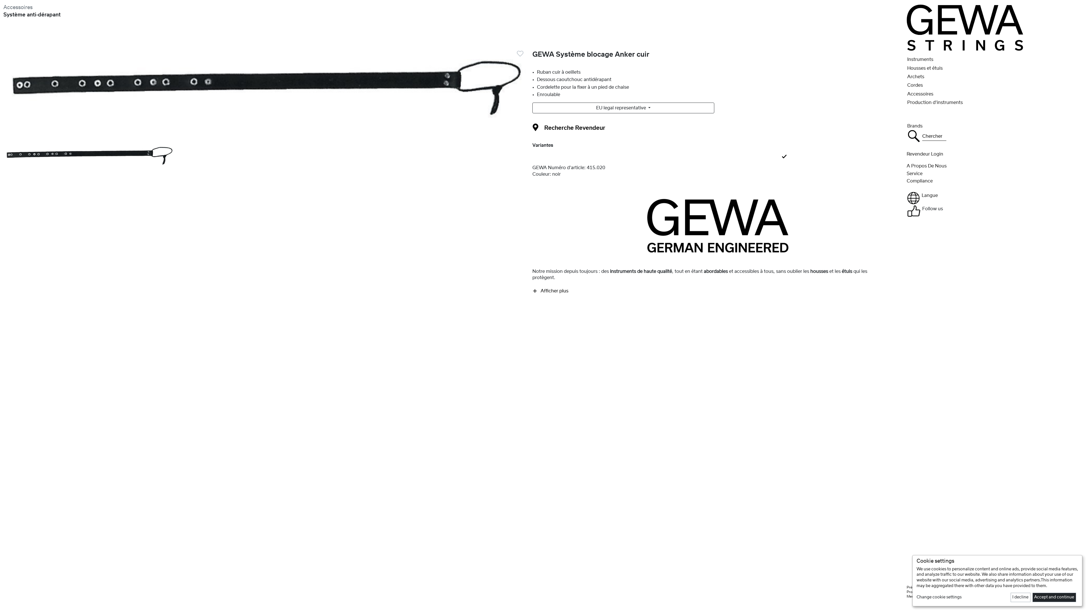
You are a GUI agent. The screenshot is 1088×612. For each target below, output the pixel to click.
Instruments (920, 59)
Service (915, 173)
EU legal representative (621, 108)
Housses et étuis (925, 68)
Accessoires (18, 7)
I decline (1020, 597)
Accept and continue (1054, 597)
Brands (915, 126)
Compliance (920, 181)
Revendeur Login (925, 154)
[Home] (965, 27)
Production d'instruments (935, 102)
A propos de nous (927, 166)
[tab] (717, 157)
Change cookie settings (939, 597)
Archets (915, 77)
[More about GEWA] (718, 225)
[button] (996, 198)
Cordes (915, 85)
